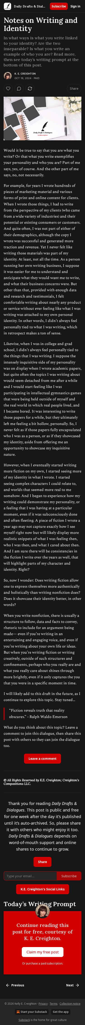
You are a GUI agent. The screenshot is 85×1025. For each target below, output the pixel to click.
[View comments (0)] (19, 88)
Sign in (75, 6)
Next (70, 985)
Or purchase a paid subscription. (42, 963)
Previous (17, 985)
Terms (54, 1004)
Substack (24, 1020)
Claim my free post (43, 952)
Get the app (61, 1012)
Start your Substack (34, 1012)
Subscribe (59, 6)
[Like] (8, 88)
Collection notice (70, 1004)
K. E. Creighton (25, 73)
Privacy (43, 1004)
